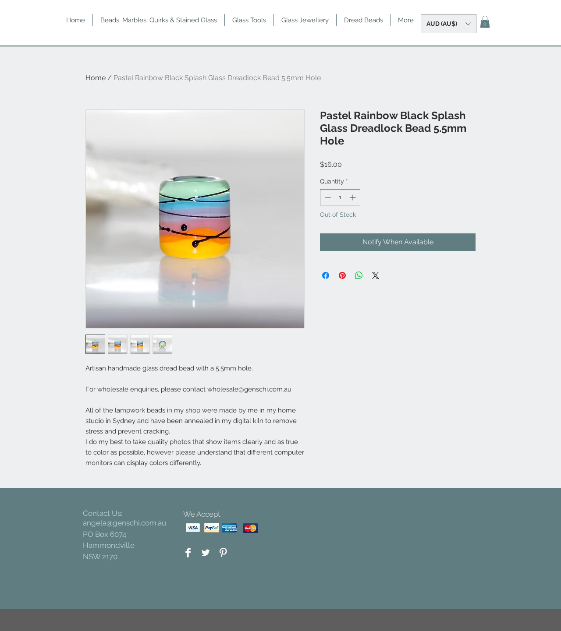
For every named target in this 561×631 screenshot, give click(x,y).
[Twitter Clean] (205, 552)
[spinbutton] (340, 197)
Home (95, 78)
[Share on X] (375, 275)
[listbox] (448, 23)
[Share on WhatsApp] (359, 275)
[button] (448, 23)
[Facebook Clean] (188, 552)
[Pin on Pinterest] (342, 275)
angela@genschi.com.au (124, 522)
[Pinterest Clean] (223, 552)
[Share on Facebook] (325, 275)
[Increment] (353, 197)
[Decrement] (326, 197)
